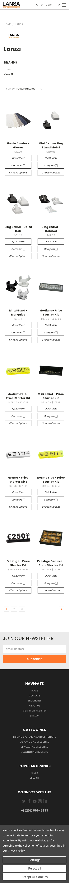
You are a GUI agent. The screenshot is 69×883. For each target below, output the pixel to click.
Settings (34, 860)
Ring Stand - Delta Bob (18, 229)
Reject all (34, 868)
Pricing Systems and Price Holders (34, 736)
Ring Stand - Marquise (18, 312)
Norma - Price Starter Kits (18, 480)
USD (48, 4)
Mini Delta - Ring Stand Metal (51, 145)
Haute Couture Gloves (18, 145)
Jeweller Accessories (34, 746)
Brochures (35, 700)
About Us (34, 705)
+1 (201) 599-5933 (34, 811)
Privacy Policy (16, 850)
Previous (6, 879)
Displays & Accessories (34, 741)
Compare (17, 165)
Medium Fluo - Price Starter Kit (18, 396)
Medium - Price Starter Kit (50, 312)
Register (41, 710)
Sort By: (10, 88)
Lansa (7, 69)
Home (34, 690)
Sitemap (34, 715)
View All (8, 74)
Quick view (18, 158)
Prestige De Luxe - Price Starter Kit (51, 563)
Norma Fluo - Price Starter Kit (51, 480)
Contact (34, 695)
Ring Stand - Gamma (51, 229)
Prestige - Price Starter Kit (18, 563)
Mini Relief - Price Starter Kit (51, 396)
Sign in (26, 710)
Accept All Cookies (34, 877)
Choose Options (18, 172)
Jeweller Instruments (34, 751)
